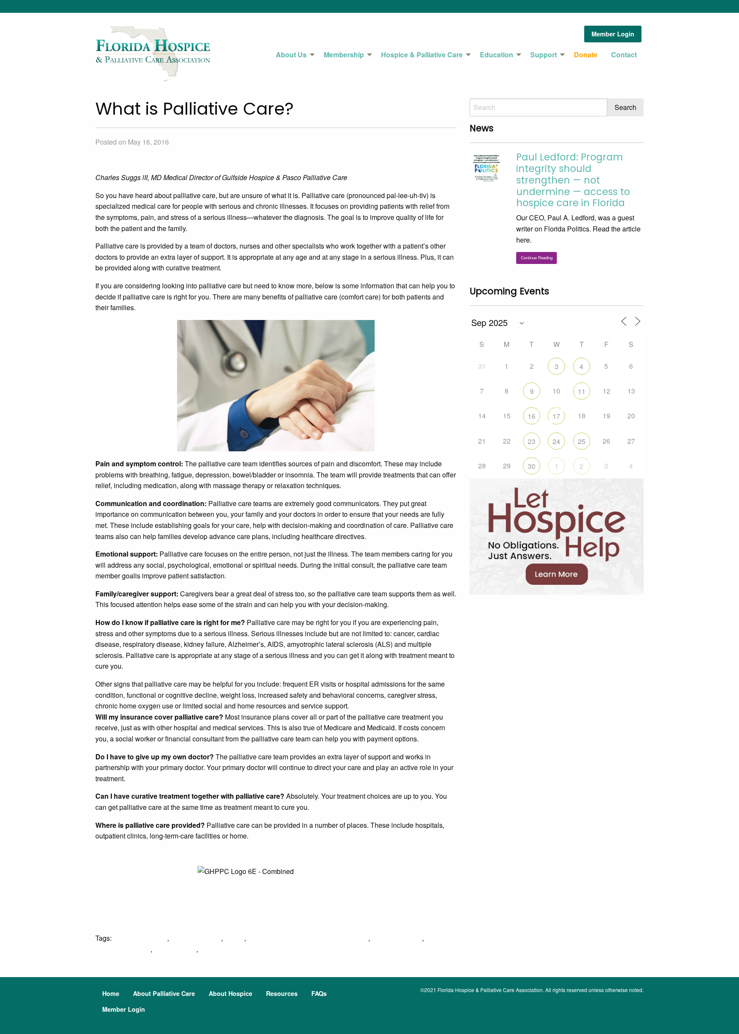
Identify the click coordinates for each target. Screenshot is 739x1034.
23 (531, 441)
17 (556, 416)
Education (496, 54)
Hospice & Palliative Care (422, 54)
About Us (291, 54)
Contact (624, 54)
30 (531, 466)
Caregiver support (140, 938)
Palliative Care (175, 949)
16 (531, 416)
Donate (585, 54)
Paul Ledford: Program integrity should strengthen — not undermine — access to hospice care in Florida (573, 180)
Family (234, 938)
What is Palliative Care (233, 949)
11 (581, 391)
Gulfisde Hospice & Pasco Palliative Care (308, 938)
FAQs (319, 993)
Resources (282, 993)
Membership (344, 54)
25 (581, 441)
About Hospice (230, 993)
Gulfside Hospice (397, 938)
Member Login (612, 34)
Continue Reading (537, 258)
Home (110, 993)
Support (543, 54)
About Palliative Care (164, 993)
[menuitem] (293, 55)
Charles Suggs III (196, 938)
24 (556, 441)
